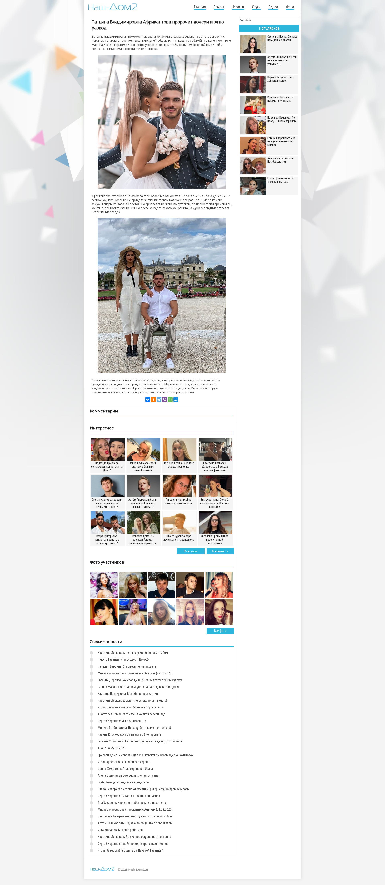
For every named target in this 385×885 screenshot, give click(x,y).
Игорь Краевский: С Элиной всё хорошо (124, 762)
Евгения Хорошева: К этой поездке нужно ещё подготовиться (140, 741)
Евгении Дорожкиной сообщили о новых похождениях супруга (140, 680)
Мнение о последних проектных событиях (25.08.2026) (135, 673)
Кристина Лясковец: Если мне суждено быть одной (133, 700)
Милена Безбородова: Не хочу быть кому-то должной (135, 728)
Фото (290, 7)
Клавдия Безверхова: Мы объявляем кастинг (128, 694)
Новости (238, 7)
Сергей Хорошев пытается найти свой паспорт (130, 796)
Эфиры (219, 7)
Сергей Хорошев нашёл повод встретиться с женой (133, 844)
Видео (273, 7)
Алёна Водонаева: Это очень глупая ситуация (129, 775)
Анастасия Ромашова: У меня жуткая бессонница (131, 714)
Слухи (256, 7)
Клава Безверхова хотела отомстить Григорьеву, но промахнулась (143, 789)
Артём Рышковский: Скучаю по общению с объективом (135, 823)
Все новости (220, 551)
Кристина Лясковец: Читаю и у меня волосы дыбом (133, 653)
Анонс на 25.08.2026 (111, 748)
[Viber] (164, 399)
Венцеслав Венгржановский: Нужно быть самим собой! (135, 816)
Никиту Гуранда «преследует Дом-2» (123, 659)
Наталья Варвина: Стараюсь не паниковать (127, 666)
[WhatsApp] (170, 399)
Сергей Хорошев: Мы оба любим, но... (123, 721)
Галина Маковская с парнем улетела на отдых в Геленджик (138, 687)
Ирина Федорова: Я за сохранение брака (125, 769)
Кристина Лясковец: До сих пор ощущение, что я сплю (134, 837)
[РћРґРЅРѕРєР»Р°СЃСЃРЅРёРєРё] (153, 399)
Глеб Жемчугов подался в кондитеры (123, 782)
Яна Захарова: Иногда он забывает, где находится (132, 803)
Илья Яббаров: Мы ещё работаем (120, 830)
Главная (200, 7)
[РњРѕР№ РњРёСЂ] (175, 399)
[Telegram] (159, 399)
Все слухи (191, 551)
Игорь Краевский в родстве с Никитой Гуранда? (130, 850)
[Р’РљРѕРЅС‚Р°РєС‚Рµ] (147, 399)
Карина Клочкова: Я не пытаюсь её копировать (130, 734)
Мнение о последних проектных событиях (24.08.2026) (135, 809)
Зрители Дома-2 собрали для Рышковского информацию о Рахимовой (146, 755)
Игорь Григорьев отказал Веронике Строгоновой (130, 707)
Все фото (220, 631)
